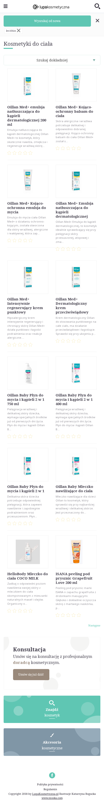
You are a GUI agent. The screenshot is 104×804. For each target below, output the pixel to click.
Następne (94, 625)
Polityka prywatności (50, 784)
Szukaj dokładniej (52, 60)
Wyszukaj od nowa (47, 21)
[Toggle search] (97, 6)
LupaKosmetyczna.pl (45, 794)
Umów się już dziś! (31, 674)
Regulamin (50, 789)
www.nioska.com (52, 798)
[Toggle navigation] (5, 6)
